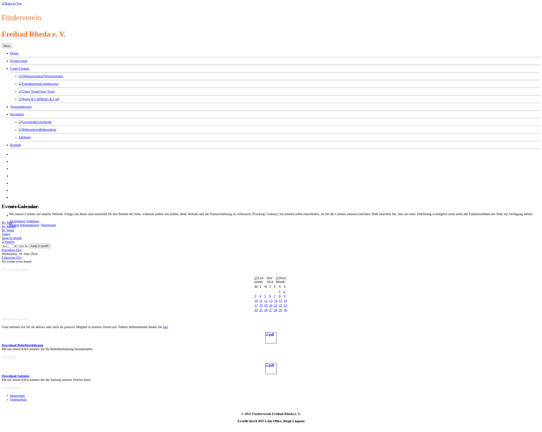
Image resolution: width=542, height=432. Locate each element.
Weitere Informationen (24, 225)
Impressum (48, 225)
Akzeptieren (17, 221)
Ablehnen (32, 221)
